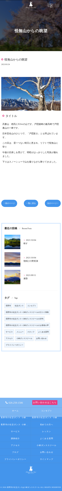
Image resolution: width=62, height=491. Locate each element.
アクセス (9, 338)
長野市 (8, 306)
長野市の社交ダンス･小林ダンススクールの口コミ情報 (27, 312)
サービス (9, 332)
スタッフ (30, 332)
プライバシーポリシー (14, 345)
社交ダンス (19, 306)
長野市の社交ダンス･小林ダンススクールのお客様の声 (27, 325)
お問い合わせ (41, 338)
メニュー (20, 332)
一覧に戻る (31, 203)
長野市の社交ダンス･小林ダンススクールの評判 (24, 319)
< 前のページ (9, 203)
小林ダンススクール (24, 338)
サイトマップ (46, 459)
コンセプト (31, 306)
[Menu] (57, 5)
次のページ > (52, 203)
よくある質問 (43, 332)
